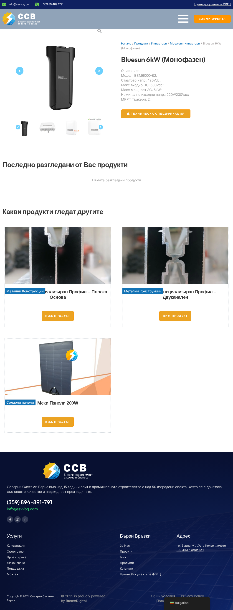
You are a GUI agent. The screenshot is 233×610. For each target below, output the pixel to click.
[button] (19, 71)
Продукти (141, 43)
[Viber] (17, 519)
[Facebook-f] (10, 519)
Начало (126, 43)
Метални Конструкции (25, 291)
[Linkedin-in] (25, 519)
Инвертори (159, 43)
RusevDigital (76, 601)
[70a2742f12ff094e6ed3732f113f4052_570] (59, 70)
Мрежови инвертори (185, 43)
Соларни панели (20, 402)
